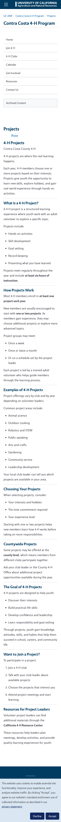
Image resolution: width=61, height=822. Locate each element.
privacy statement (12, 806)
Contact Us (12, 89)
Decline (37, 816)
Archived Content (16, 103)
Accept (52, 816)
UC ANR (8, 15)
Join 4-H (10, 48)
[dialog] (30, 800)
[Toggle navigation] (6, 4)
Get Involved (13, 73)
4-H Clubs (11, 56)
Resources (11, 81)
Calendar (11, 64)
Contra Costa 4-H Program (30, 15)
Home (9, 39)
